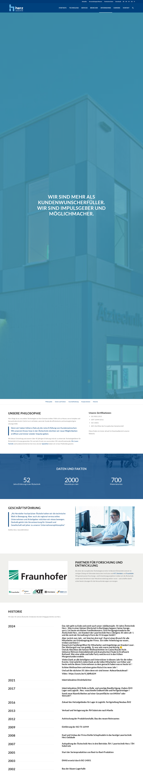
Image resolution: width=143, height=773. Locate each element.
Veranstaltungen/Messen (95, 1)
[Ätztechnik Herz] (16, 7)
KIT (114, 573)
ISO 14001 (86, 760)
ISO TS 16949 (82, 727)
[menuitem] (84, 1)
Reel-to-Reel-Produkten (102, 752)
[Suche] (133, 7)
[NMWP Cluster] (62, 592)
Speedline (45, 444)
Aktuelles (84, 1)
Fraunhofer (130, 573)
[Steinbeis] (50, 592)
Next (130, 526)
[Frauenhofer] (38, 575)
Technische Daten (108, 1)
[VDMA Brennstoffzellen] (26, 592)
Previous (80, 526)
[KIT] (38, 592)
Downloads (118, 1)
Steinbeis (120, 573)
